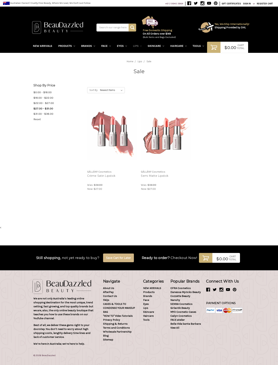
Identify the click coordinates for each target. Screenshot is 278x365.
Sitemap (108, 339)
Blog (106, 335)
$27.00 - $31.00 (43, 108)
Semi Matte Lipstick (154, 176)
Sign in (247, 3)
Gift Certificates (231, 3)
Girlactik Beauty (180, 308)
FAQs (106, 300)
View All (174, 327)
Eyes (120, 46)
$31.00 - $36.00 (43, 113)
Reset (37, 119)
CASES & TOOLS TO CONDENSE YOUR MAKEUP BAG (119, 308)
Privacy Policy (111, 319)
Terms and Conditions (116, 327)
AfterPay (108, 292)
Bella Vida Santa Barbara (185, 323)
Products (65, 46)
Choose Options (112, 138)
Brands (87, 46)
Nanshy (175, 300)
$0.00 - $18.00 (42, 92)
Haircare (177, 46)
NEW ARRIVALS (42, 46)
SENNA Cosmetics (181, 304)
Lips (136, 46)
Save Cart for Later (118, 258)
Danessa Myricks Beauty (185, 292)
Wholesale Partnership (117, 331)
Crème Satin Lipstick (101, 176)
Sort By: (93, 90)
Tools (197, 46)
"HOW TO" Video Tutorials (118, 315)
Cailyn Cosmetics (181, 315)
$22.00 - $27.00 (43, 103)
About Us (108, 288)
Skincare (155, 46)
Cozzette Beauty (180, 296)
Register (262, 3)
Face (104, 46)
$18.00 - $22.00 (43, 97)
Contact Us (110, 296)
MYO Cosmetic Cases (183, 312)
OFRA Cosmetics (180, 288)
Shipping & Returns (115, 323)
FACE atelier (177, 319)
